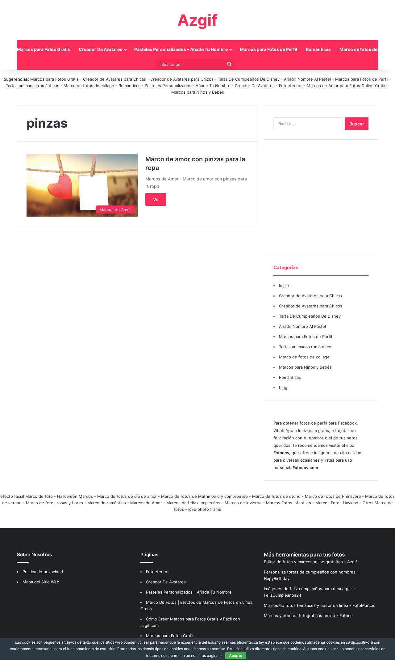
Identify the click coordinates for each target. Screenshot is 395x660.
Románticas (318, 49)
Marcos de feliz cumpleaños (193, 502)
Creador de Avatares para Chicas (114, 79)
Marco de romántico (106, 502)
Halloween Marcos (75, 496)
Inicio (284, 285)
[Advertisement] (320, 197)
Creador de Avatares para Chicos (182, 79)
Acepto (235, 655)
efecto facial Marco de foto (26, 496)
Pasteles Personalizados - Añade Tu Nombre (188, 85)
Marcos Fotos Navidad (336, 502)
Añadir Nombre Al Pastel (307, 79)
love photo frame (204, 509)
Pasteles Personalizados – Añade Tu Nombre (181, 49)
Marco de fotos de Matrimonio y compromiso (204, 496)
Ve (155, 199)
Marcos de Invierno (243, 502)
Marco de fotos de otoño (276, 496)
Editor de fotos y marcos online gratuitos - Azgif (310, 561)
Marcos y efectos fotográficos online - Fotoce (308, 615)
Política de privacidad (43, 571)
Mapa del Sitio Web (41, 581)
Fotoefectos (290, 85)
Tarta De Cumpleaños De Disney (249, 79)
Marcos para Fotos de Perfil (268, 49)
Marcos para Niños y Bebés (197, 92)
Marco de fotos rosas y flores (54, 502)
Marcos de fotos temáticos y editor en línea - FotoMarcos (319, 605)
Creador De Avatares (100, 49)
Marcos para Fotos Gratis (43, 49)
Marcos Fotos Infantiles (288, 502)
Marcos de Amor (146, 502)
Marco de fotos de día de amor (127, 496)
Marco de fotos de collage (89, 85)
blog (283, 387)
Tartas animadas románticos (33, 85)
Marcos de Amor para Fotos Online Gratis (346, 85)
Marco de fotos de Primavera (333, 496)
